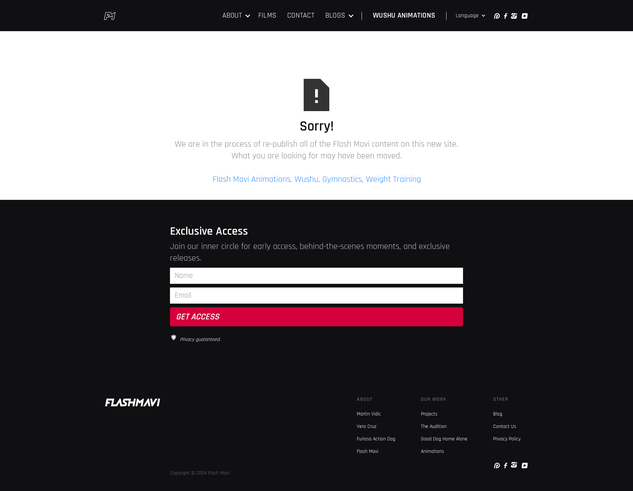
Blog (497, 414)
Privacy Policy (507, 439)
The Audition (434, 426)
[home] (109, 16)
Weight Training (393, 179)
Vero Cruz (367, 426)
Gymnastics (342, 179)
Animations (432, 451)
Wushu (306, 179)
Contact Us (504, 426)
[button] (237, 15)
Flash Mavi (367, 451)
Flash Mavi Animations (251, 179)
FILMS (267, 15)
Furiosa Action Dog (376, 439)
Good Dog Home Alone (444, 439)
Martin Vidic (369, 414)
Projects (429, 414)
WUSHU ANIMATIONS (404, 15)
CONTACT (300, 15)
